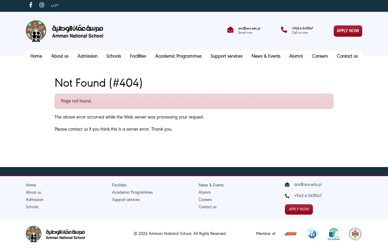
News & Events (266, 56)
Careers (320, 56)
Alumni (296, 56)
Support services (226, 56)
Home (36, 56)
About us (60, 56)
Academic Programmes (178, 56)
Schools (113, 56)
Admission (88, 56)
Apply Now (348, 31)
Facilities (138, 56)
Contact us (347, 56)
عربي (55, 5)
